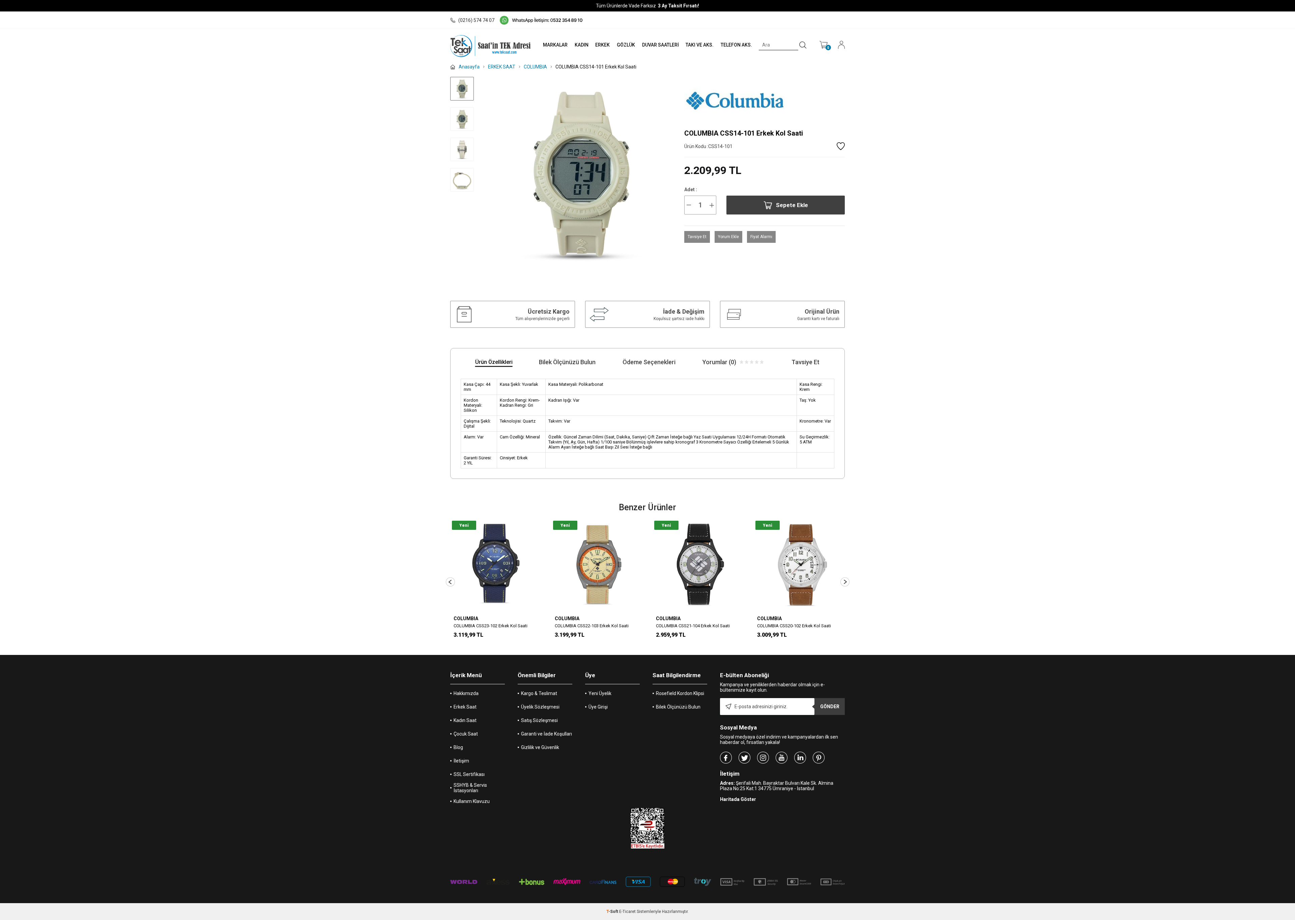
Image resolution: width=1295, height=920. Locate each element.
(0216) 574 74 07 (476, 20)
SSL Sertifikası (469, 774)
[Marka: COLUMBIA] (764, 100)
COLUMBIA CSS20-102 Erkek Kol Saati (794, 625)
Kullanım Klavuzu (472, 801)
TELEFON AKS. (736, 45)
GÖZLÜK (626, 45)
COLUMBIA (466, 618)
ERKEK (602, 45)
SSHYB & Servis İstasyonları (470, 787)
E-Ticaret (627, 911)
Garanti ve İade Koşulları (546, 734)
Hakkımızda (466, 693)
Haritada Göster (738, 799)
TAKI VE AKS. (700, 45)
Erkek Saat (465, 707)
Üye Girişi (598, 707)
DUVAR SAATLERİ (660, 45)
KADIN (581, 45)
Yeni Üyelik (599, 693)
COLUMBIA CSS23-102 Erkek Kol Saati (490, 625)
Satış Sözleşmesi (539, 720)
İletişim (461, 761)
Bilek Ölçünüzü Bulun (678, 707)
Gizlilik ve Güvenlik (540, 747)
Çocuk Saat (466, 734)
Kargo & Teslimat (539, 693)
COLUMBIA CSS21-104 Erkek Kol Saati (693, 625)
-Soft (612, 911)
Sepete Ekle (792, 205)
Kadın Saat (465, 720)
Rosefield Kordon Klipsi (680, 693)
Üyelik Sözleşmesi (540, 707)
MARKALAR (555, 45)
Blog (458, 747)
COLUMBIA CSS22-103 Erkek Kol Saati (592, 625)
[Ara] (803, 45)
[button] (450, 581)
